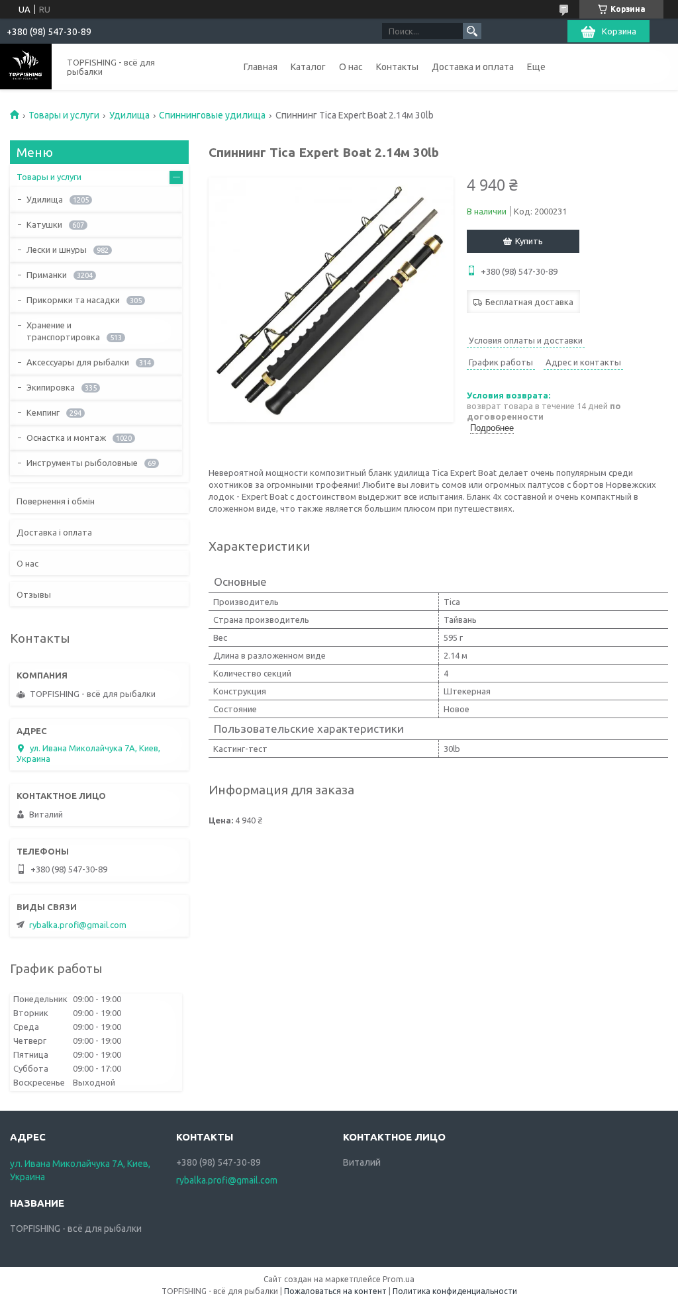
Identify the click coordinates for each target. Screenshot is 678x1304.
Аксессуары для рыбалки (77, 362)
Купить (529, 241)
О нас (351, 67)
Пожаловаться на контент (335, 1291)
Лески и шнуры (56, 249)
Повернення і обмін (56, 501)
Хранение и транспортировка (63, 331)
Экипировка (50, 387)
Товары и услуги (63, 115)
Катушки (44, 224)
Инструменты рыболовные (82, 462)
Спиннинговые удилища (212, 115)
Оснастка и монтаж (66, 437)
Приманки (46, 274)
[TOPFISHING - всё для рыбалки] (26, 66)
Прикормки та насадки (73, 299)
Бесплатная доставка (529, 301)
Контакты (397, 67)
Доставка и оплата (473, 67)
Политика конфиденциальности (455, 1291)
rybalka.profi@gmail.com (77, 924)
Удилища (129, 115)
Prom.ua (398, 1279)
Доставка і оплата (54, 532)
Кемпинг (43, 412)
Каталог (308, 67)
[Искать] (472, 31)
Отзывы (34, 594)
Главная (260, 67)
